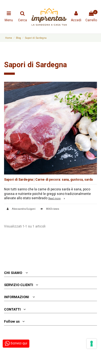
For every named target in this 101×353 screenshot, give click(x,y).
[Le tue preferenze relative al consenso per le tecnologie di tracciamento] (91, 343)
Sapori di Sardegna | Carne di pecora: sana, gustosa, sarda (48, 179)
